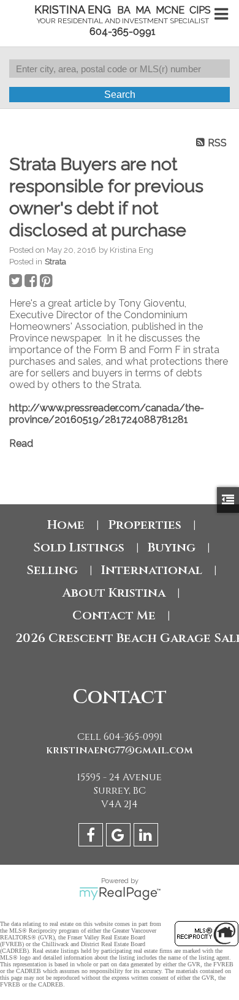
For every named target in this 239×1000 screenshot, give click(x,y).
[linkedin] (147, 837)
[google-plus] (120, 837)
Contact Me (114, 615)
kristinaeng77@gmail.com (119, 750)
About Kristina (114, 592)
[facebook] (92, 837)
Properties (144, 525)
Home (66, 525)
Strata (55, 261)
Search (119, 94)
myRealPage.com (119, 893)
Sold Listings (78, 547)
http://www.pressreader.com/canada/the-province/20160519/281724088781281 (106, 413)
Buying (171, 547)
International (151, 570)
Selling (52, 570)
